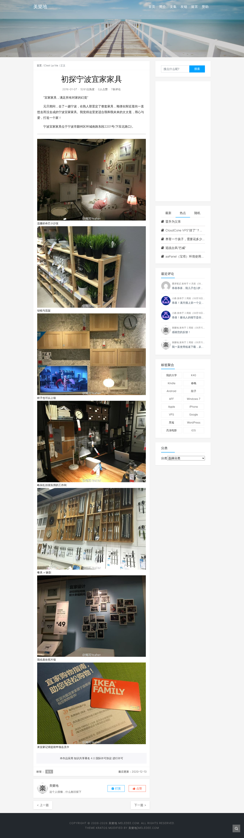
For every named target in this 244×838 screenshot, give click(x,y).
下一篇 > (140, 805)
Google (193, 414)
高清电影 (171, 430)
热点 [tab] (183, 213)
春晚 (193, 383)
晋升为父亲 (173, 221)
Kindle (171, 383)
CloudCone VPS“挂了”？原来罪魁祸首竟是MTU (185, 230)
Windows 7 (193, 398)
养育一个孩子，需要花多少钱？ (185, 239)
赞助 (205, 7)
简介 (162, 7)
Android (171, 391)
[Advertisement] (183, 141)
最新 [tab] (168, 213)
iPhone (193, 406)
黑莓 (171, 422)
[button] (137, 788)
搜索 (197, 69)
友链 (184, 7)
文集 (173, 7)
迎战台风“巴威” (175, 248)
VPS (171, 414)
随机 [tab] (197, 213)
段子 (193, 391)
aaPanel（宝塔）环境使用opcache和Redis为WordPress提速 (185, 256)
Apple (171, 406)
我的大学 (171, 375)
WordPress (193, 422)
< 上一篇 (43, 805)
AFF (171, 398)
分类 (164, 458)
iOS (193, 430)
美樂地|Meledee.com (143, 827)
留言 (194, 7)
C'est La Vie (51, 65)
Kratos (102, 827)
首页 (151, 7)
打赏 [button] (117, 788)
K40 (193, 375)
